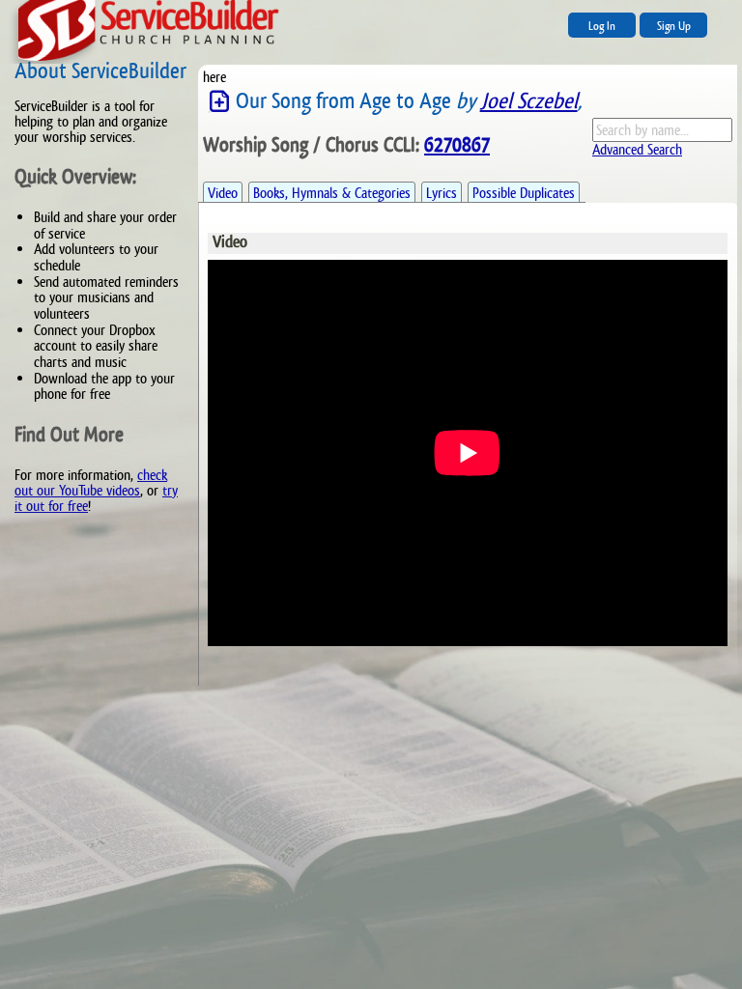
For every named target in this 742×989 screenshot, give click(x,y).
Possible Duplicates (523, 193)
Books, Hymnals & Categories (332, 193)
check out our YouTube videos (90, 482)
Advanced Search (637, 149)
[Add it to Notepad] (219, 102)
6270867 (457, 144)
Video (223, 193)
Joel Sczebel (529, 101)
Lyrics (441, 193)
